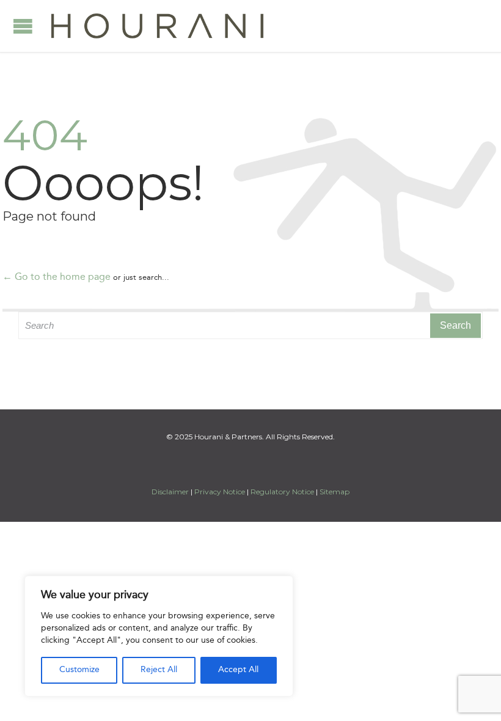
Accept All (238, 670)
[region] (158, 636)
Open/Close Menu (23, 26)
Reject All (159, 670)
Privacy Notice (219, 491)
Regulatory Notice (282, 491)
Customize (79, 670)
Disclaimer (171, 491)
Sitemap (334, 491)
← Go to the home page (56, 277)
